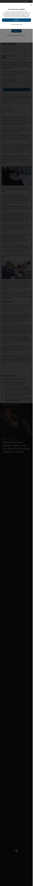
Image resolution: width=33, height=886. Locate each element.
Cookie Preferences (16, 24)
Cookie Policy (25, 16)
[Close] (31, 5)
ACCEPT (16, 20)
